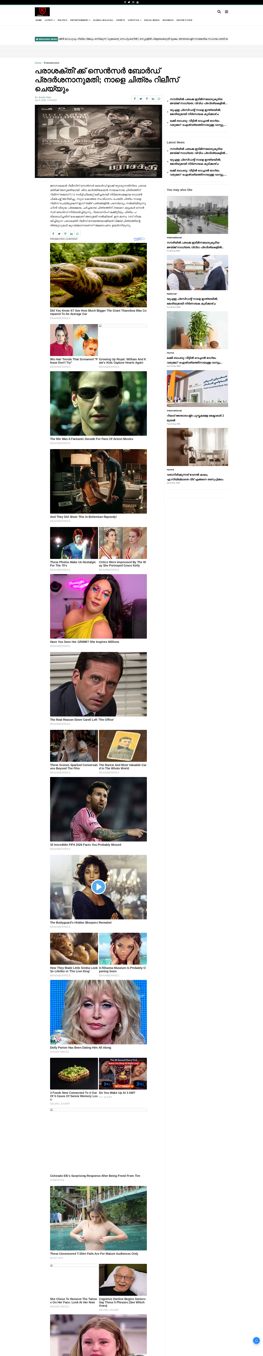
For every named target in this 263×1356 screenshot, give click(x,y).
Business (168, 20)
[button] (226, 12)
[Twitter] (129, 2)
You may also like (179, 189)
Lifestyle (133, 20)
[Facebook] (125, 2)
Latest (49, 20)
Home (39, 20)
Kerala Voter (45, 97)
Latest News (176, 142)
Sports (120, 20)
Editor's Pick (185, 20)
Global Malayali (103, 20)
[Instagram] (133, 2)
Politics (62, 20)
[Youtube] (137, 2)
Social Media (152, 20)
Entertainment (79, 20)
